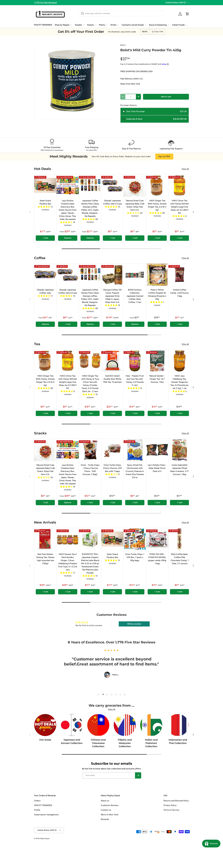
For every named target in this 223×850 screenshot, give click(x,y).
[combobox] (121, 13)
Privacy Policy (170, 805)
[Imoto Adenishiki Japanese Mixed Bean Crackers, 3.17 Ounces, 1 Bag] (179, 450)
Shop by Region (62, 25)
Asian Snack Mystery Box (45, 202)
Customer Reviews (109, 805)
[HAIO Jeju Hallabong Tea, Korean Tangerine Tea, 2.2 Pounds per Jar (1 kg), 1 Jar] (179, 361)
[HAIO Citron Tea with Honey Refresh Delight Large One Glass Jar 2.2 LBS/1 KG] (179, 185)
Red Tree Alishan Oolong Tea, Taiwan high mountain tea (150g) (45, 559)
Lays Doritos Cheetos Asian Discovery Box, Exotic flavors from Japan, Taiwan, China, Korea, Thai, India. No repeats (68, 209)
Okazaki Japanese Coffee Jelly (45, 291)
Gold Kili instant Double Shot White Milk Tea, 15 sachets (112, 379)
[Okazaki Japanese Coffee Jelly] (45, 275)
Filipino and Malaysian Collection (125, 743)
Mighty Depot (45, 838)
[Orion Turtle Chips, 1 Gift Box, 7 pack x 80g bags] (135, 539)
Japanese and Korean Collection (71, 742)
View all (185, 169)
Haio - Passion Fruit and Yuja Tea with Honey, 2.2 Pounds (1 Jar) (135, 380)
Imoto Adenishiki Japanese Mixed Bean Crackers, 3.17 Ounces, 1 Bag (179, 470)
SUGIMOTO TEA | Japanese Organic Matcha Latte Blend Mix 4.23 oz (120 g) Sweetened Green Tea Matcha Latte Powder (90, 563)
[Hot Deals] (45, 725)
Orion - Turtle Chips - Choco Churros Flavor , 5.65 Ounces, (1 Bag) (90, 470)
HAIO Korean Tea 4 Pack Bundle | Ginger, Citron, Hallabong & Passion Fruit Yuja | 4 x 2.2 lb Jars (67, 562)
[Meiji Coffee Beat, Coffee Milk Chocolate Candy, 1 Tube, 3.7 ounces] (179, 539)
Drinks (113, 25)
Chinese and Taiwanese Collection (98, 743)
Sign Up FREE (164, 156)
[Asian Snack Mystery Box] (45, 185)
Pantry (102, 25)
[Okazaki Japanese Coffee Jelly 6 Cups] (112, 185)
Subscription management (46, 814)
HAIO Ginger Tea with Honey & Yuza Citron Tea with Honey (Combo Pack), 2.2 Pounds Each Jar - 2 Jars (90, 384)
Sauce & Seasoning (158, 25)
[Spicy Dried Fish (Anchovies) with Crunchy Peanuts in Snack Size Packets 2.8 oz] (135, 450)
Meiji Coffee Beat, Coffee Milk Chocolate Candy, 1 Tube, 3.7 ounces (179, 559)
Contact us (106, 810)
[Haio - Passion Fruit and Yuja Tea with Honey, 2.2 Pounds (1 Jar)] (135, 361)
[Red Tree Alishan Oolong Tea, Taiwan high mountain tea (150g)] (45, 539)
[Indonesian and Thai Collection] (178, 725)
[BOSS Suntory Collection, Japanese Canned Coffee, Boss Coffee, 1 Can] (135, 275)
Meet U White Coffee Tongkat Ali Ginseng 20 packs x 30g (157, 294)
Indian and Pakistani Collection (151, 743)
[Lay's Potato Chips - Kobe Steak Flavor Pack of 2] (157, 450)
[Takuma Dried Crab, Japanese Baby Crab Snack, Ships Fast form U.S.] (135, 185)
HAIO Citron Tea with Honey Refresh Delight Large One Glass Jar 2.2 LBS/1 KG (179, 206)
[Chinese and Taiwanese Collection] (98, 725)
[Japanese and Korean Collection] (72, 725)
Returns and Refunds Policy (176, 800)
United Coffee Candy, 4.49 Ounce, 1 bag (179, 293)
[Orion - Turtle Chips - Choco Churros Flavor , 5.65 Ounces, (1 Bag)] (90, 450)
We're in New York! (109, 814)
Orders (37, 800)
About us (105, 800)
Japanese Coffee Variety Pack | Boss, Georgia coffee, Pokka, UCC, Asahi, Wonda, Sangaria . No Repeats (90, 208)
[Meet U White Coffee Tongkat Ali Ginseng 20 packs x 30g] (157, 275)
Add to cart (166, 96)
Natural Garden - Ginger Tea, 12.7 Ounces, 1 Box (157, 379)
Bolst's (123, 45)
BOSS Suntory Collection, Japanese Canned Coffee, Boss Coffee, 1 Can (134, 296)
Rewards (105, 819)
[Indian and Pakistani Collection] (151, 725)
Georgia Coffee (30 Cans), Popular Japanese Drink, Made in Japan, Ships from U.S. (112, 296)
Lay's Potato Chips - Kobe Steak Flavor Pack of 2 (157, 468)
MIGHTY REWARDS (43, 25)
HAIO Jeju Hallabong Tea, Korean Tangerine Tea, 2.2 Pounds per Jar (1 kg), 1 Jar (179, 382)
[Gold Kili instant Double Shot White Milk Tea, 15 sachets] (112, 361)
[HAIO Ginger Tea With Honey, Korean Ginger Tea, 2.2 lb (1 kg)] (157, 185)
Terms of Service (171, 810)
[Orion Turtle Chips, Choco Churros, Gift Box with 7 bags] (112, 450)
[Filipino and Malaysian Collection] (125, 725)
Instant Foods (178, 25)
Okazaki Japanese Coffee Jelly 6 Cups (112, 202)
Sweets (78, 25)
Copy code (158, 31)
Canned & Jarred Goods (133, 25)
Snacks (90, 25)
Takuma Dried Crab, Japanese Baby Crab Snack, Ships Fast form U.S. (134, 205)
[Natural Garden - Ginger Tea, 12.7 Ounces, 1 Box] (157, 361)
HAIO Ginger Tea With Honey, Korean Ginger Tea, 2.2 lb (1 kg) (157, 205)
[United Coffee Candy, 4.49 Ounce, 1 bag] (179, 275)
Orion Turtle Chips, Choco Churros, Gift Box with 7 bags (112, 468)
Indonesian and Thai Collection (178, 742)
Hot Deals (45, 740)
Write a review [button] (134, 624)
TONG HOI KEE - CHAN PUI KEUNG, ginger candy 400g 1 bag (157, 559)
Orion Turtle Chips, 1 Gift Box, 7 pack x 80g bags (134, 557)
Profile (37, 810)
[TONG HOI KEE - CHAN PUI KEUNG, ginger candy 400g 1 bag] (157, 539)
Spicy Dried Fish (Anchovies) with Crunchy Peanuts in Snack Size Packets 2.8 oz (135, 471)
